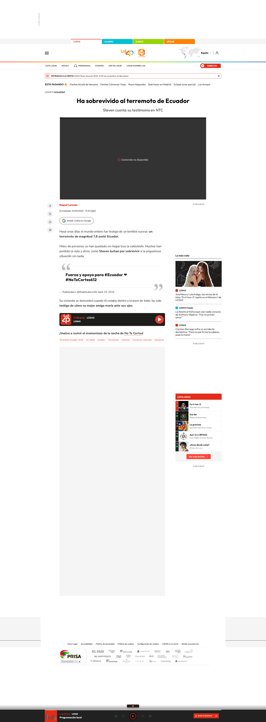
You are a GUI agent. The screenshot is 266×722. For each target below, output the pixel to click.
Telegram (50, 230)
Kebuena (185, 655)
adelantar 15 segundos (143, 716)
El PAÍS (98, 652)
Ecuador (101, 339)
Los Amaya (204, 84)
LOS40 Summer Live (136, 66)
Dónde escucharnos (190, 644)
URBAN (170, 41)
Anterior (116, 716)
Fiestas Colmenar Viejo (113, 84)
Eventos (99, 66)
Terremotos (113, 339)
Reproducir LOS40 (159, 319)
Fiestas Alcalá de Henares (84, 84)
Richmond (96, 660)
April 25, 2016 (106, 292)
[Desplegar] (133, 705)
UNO (119, 655)
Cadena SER (156, 652)
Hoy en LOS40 (115, 66)
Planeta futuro (174, 655)
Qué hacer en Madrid (159, 84)
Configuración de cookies (148, 644)
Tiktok (120, 611)
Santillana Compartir (143, 652)
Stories (151, 611)
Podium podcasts (126, 660)
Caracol (187, 652)
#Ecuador (114, 274)
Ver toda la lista (197, 456)
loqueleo (166, 660)
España (204, 52)
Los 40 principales (112, 652)
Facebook (50, 206)
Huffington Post (102, 655)
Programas (84, 66)
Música (65, 66)
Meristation (181, 660)
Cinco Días (140, 655)
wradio (128, 655)
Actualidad (59, 92)
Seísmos (126, 339)
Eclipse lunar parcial (184, 84)
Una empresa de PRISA (70, 654)
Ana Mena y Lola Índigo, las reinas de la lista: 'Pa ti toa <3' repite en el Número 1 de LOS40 (198, 297)
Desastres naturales (142, 339)
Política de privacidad (105, 644)
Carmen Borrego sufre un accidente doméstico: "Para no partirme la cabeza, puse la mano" (197, 331)
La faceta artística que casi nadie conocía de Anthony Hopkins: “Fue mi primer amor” (198, 314)
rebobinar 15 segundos (123, 716)
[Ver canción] (183, 406)
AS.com (166, 652)
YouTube (126, 611)
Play (133, 716)
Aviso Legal (72, 644)
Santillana (127, 652)
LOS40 (76, 41)
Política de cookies (126, 644)
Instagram (114, 611)
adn (176, 652)
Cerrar (219, 76)
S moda (152, 660)
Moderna (111, 660)
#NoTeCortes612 (81, 279)
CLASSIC (109, 41)
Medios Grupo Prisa (70, 661)
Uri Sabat (90, 339)
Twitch (145, 611)
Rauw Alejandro (137, 84)
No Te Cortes (133, 333)
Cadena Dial (151, 655)
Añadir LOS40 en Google (79, 220)
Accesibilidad (86, 644)
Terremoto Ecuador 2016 (71, 339)
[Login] (217, 52)
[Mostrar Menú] (48, 53)
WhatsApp (50, 222)
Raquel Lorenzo (68, 204)
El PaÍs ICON (139, 660)
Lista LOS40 (51, 66)
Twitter (50, 214)
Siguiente (150, 716)
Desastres (159, 339)
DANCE (139, 41)
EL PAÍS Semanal (162, 655)
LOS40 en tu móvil (170, 644)
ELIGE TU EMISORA (205, 716)
